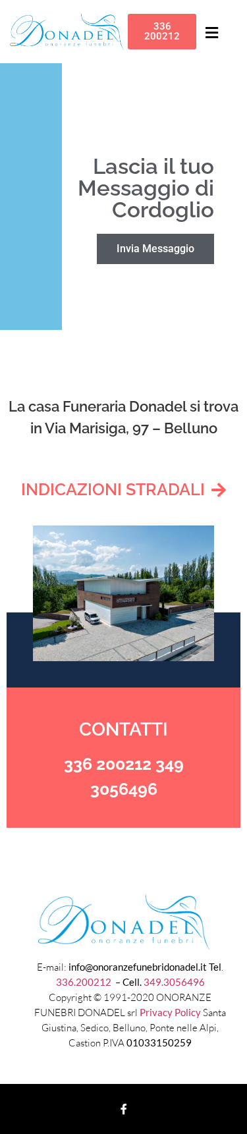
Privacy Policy (170, 1012)
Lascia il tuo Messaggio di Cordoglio (146, 188)
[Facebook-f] (124, 1109)
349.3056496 (174, 982)
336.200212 (84, 982)
